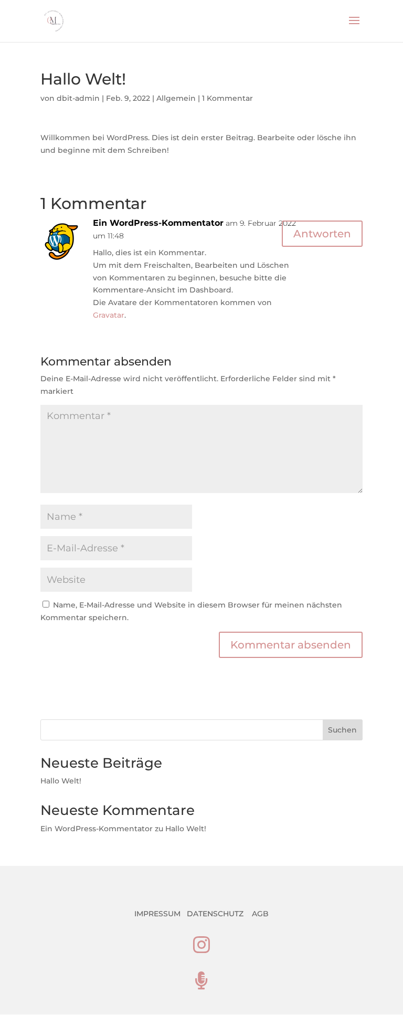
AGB (260, 913)
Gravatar (108, 315)
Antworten (322, 233)
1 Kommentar (227, 98)
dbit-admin (78, 98)
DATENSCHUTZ (215, 913)
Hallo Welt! (60, 781)
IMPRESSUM (157, 913)
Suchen (342, 730)
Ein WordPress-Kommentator (158, 223)
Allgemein (176, 98)
